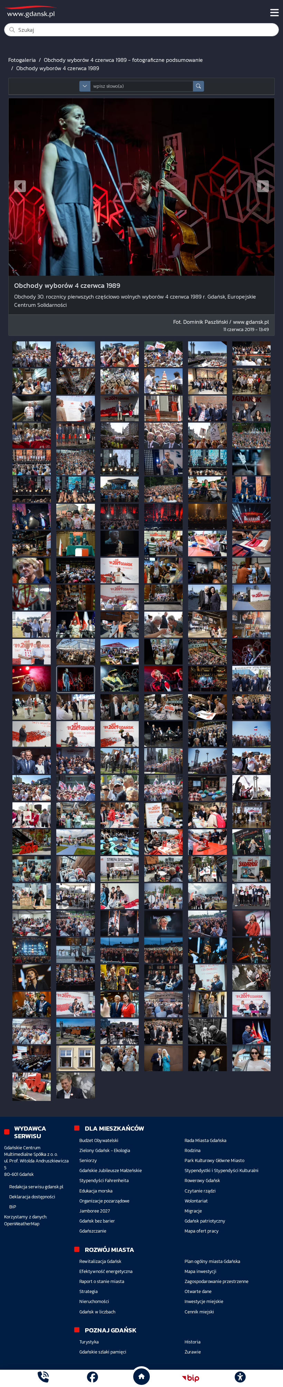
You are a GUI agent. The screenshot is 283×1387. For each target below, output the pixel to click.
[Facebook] (92, 1378)
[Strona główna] (43, 1378)
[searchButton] (198, 86)
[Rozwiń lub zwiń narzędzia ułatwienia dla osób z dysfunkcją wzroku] (239, 1378)
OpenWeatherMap (21, 1223)
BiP (12, 1207)
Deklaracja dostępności (32, 1196)
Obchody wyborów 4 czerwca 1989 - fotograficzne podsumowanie (123, 60)
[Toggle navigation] (274, 13)
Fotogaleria (22, 60)
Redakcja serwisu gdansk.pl (36, 1186)
